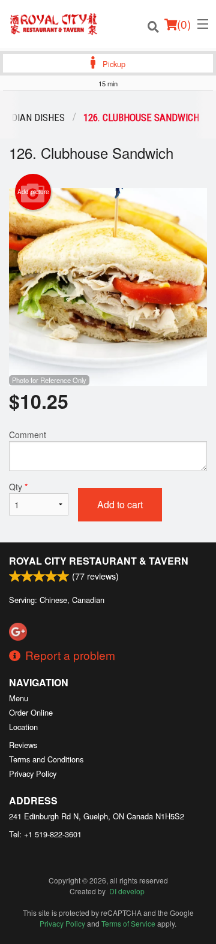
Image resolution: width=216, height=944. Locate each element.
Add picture (33, 192)
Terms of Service (128, 923)
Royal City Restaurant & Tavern (98, 561)
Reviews (23, 744)
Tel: (45, 834)
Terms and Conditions (46, 759)
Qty (18, 487)
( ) (184, 24)
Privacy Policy (32, 773)
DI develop (127, 891)
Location (23, 726)
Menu (18, 698)
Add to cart (120, 504)
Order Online (31, 712)
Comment (27, 435)
